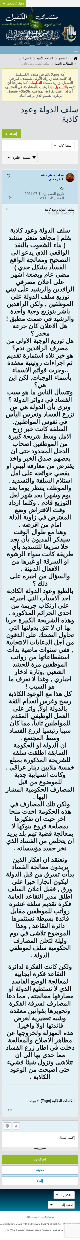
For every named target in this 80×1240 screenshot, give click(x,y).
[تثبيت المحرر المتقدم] (16, 1125)
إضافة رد (40, 1159)
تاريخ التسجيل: (53, 194)
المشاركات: (55, 198)
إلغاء (40, 1180)
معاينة (40, 1170)
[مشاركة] (10, 197)
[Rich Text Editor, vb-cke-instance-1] (40, 1139)
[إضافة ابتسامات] (7, 1125)
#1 (7, 208)
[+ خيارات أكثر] (10, 1110)
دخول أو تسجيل (15, 3)
